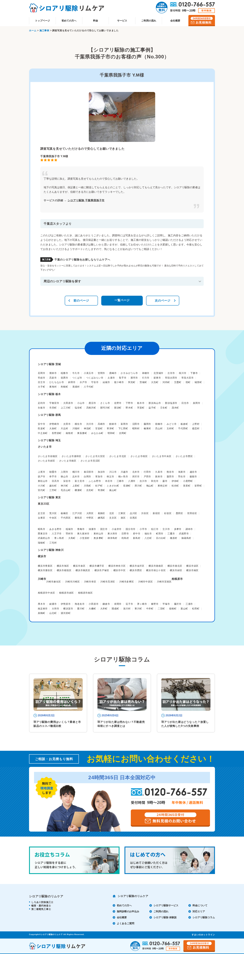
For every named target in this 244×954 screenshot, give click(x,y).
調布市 (189, 529)
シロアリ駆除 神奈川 (51, 550)
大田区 (90, 513)
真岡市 (196, 403)
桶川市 (76, 472)
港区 (123, 517)
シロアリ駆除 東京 (49, 497)
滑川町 (138, 485)
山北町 (53, 613)
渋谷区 (145, 513)
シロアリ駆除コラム (204, 917)
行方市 (145, 377)
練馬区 (101, 517)
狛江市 (154, 529)
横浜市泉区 (79, 565)
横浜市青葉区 (45, 565)
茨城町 (143, 382)
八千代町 (89, 386)
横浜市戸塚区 (101, 570)
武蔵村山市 (44, 538)
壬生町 (163, 407)
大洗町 (154, 382)
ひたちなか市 (56, 382)
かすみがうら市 (129, 373)
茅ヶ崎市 (142, 604)
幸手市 (53, 476)
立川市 (166, 529)
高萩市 (53, 377)
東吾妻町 (82, 433)
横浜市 (42, 556)
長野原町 (57, 433)
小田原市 (93, 604)
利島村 (125, 538)
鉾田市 (72, 382)
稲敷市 (64, 373)
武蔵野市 (184, 533)
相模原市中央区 (46, 592)
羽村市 (69, 533)
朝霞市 (53, 472)
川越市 (124, 472)
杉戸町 (99, 485)
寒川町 (138, 608)
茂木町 (175, 407)
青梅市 (80, 529)
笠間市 (101, 373)
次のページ (162, 300)
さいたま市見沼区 (90, 460)
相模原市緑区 (66, 592)
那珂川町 (105, 407)
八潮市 (131, 481)
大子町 (41, 386)
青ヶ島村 (59, 538)
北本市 (136, 472)
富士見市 (79, 481)
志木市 (76, 476)
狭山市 (64, 476)
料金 (95, 20)
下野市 (129, 403)
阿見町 (131, 382)
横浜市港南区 (156, 565)
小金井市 (117, 529)
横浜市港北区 (174, 565)
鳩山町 (150, 485)
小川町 (41, 485)
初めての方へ (69, 20)
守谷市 (94, 382)
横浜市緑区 (176, 570)
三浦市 (189, 604)
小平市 (143, 529)
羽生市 (181, 476)
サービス (122, 20)
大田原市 (68, 403)
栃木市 (140, 403)
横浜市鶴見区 (83, 570)
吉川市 (143, 481)
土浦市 (111, 377)
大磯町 (92, 608)
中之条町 (43, 433)
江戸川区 (77, 513)
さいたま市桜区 (139, 456)
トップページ (42, 20)
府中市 (136, 533)
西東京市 (43, 533)
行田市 (147, 472)
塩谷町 (78, 407)
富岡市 (124, 424)
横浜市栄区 (192, 565)
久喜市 (159, 472)
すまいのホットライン (203, 934)
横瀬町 (78, 490)
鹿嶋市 (113, 373)
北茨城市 (158, 373)
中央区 (53, 517)
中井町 (150, 608)
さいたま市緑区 (46, 460)
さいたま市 (45, 446)
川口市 (113, 472)
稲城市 (69, 529)
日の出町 (161, 538)
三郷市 (120, 481)
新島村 (136, 538)
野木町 (129, 407)
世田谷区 (192, 513)
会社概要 (175, 20)
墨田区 (179, 513)
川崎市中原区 (145, 581)
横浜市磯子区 (96, 565)
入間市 (64, 472)
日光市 (185, 403)
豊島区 (78, 517)
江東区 (122, 513)
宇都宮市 (54, 403)
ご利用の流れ (148, 20)
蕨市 (165, 481)
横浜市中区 (119, 570)
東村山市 (98, 533)
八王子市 (57, 533)
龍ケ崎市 (119, 382)
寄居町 (101, 490)
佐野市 (118, 403)
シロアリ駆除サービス (166, 905)
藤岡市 (147, 424)
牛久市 (76, 373)
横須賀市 (68, 608)
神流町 (87, 428)
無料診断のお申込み (128, 911)
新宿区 (156, 513)
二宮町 (161, 608)
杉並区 (167, 513)
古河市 (171, 373)
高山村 (159, 428)
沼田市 (136, 424)
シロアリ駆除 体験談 (165, 917)
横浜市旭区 (63, 565)
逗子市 (129, 604)
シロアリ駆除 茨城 (49, 364)
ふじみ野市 (95, 481)
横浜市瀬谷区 (45, 570)
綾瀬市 (53, 604)
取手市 (122, 377)
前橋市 (159, 424)
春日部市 (89, 472)
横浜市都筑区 (64, 570)
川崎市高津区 (107, 581)
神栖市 (145, 373)
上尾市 (41, 472)
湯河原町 (66, 613)
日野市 (125, 533)
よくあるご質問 (125, 923)
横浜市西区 (136, 570)
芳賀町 (140, 407)
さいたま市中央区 (161, 456)
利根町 (64, 386)
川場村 (76, 428)
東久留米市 (83, 533)
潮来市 (53, 373)
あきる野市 (55, 529)
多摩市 (177, 529)
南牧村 (69, 433)
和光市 (154, 481)
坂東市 (157, 377)
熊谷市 (170, 472)
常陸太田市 (171, 377)
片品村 (64, 428)
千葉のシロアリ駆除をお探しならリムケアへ (82, 259)
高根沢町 (91, 407)
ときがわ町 (113, 485)
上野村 (195, 424)
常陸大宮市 (187, 377)
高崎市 (101, 424)
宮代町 (41, 490)
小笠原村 (84, 538)
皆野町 (198, 485)
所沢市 (136, 476)
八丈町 (148, 538)
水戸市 (83, 382)
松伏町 (175, 485)
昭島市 (41, 529)
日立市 (41, 382)
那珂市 (134, 377)
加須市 (101, 472)
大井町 (104, 608)
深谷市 (67, 481)
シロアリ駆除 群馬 (49, 414)
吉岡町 (122, 433)
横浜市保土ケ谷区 (156, 570)
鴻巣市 (181, 472)
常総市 (41, 377)
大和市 (55, 608)
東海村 (53, 386)
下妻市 (194, 373)
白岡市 (87, 476)
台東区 (41, 517)
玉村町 (170, 428)
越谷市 (193, 472)
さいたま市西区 (184, 456)
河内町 (166, 382)
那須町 (118, 407)
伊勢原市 (66, 604)
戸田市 (147, 476)
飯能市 (193, 476)
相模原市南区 (85, 592)
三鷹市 (171, 533)
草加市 (99, 476)
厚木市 (41, 604)
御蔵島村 (186, 538)
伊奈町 (175, 481)
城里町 (198, 382)
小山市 (80, 403)
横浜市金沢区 (137, 565)
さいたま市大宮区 (95, 456)
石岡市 (41, 373)
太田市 (67, 424)
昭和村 (136, 428)
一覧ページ (122, 300)
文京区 (113, 517)
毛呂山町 (66, 490)
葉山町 (184, 608)
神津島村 (112, 538)
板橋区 (64, 513)
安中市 (41, 424)
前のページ (81, 300)
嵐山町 (113, 490)
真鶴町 (41, 613)
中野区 (90, 517)
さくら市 (105, 403)
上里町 (76, 485)
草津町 (110, 428)
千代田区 (66, 517)
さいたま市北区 (117, 456)
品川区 (133, 513)
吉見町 (90, 490)
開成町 (115, 608)
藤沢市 (177, 604)
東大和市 (112, 533)
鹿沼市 (92, 403)
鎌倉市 (106, 604)
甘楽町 (99, 428)
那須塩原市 (171, 403)
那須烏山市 (155, 403)
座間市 (118, 604)
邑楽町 (41, 428)
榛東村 (147, 428)
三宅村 (53, 542)
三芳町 (53, 490)
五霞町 (177, 382)
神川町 (64, 485)
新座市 (159, 476)
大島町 (72, 538)
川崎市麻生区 (53, 581)
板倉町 (184, 424)
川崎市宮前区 (164, 581)
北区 (111, 513)
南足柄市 (43, 608)
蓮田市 (170, 476)
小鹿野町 (188, 481)
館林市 (113, 424)
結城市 (106, 382)
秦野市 (154, 604)
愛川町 (80, 608)
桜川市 (182, 373)
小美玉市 (89, 373)
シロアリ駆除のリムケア (133, 896)
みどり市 (171, 424)
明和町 (111, 433)
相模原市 (177, 578)
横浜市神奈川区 (117, 565)
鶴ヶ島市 (123, 476)
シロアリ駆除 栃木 (49, 394)
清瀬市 (92, 529)
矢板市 (41, 407)
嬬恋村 (195, 428)
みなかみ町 (97, 433)
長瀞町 (126, 485)
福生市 (148, 533)
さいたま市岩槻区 (47, 456)
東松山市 (43, 481)
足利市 (41, 403)
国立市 (104, 529)
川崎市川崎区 (72, 581)
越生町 (53, 485)
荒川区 (53, 513)
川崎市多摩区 (126, 581)
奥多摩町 (98, 538)
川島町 (87, 485)
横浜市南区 (192, 570)
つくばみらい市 (95, 377)
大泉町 (53, 428)
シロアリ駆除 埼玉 (49, 440)
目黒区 (133, 517)
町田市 (159, 533)
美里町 (186, 485)
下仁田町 (123, 428)
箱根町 (172, 608)
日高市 (55, 481)
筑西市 (64, 377)
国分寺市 (130, 529)
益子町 (152, 407)
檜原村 (173, 538)
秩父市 (110, 476)
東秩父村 (162, 485)
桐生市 (78, 424)
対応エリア (199, 911)
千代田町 (183, 428)
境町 (188, 382)
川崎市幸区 (90, 581)
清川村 (126, 608)
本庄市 (108, 481)
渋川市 (90, 424)
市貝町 (53, 407)
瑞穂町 (41, 542)
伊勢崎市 (54, 424)
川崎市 (42, 578)
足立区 (41, 513)
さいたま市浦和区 (71, 456)
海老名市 (79, 604)
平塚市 (166, 604)
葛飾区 (101, 513)
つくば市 (77, 377)
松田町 (195, 608)
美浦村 (76, 386)
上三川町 (66, 407)
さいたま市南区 (67, 460)
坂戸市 (41, 476)
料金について (200, 905)
